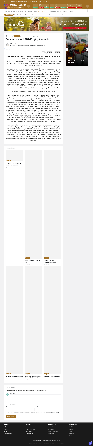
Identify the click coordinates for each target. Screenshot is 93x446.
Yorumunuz (13, 393)
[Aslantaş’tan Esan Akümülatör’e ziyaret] (52, 207)
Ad (7, 406)
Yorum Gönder (10, 416)
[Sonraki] (17, 14)
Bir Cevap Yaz (11, 387)
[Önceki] (15, 14)
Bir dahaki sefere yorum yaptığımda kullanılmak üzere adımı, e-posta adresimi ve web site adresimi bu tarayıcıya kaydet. (33, 412)
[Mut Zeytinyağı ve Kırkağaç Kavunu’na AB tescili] (14, 207)
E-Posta (37, 406)
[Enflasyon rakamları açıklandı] (14, 323)
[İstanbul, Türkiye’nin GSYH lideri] (33, 207)
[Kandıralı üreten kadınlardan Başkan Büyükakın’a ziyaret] (33, 323)
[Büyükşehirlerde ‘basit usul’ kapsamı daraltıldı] (52, 323)
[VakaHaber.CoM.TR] (15, 6)
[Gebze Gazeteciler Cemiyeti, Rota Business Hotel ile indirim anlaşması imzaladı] (78, 49)
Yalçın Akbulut (14, 44)
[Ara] (87, 6)
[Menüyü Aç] (28, 6)
